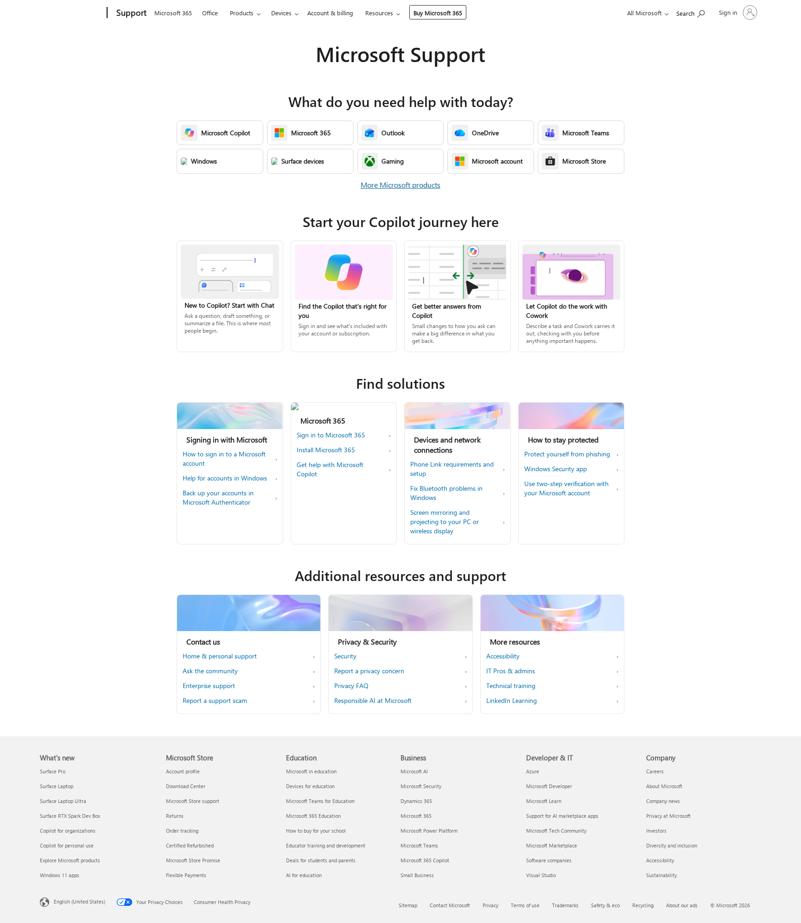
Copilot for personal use (67, 845)
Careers (655, 771)
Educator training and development (325, 845)
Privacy (490, 905)
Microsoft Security (420, 786)
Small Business (417, 875)
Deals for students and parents (321, 860)
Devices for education (310, 786)
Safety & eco (605, 905)
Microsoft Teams (419, 845)
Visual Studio (541, 875)
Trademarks (565, 905)
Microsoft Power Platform (429, 830)
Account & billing (330, 13)
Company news (663, 800)
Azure (532, 771)
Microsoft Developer (549, 786)
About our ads (682, 905)
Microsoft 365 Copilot (424, 860)
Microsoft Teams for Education (320, 800)
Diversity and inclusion (671, 845)
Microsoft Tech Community (556, 830)
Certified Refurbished (190, 845)
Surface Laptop (56, 786)
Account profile (183, 771)
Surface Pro (52, 771)
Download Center (185, 786)
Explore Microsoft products (70, 860)
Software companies (549, 860)
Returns (175, 815)
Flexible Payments (186, 875)
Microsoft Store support (192, 800)
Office (210, 13)
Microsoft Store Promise (193, 860)
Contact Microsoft (450, 905)
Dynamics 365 (416, 800)
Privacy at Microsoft (668, 815)
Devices (281, 13)
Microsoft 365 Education (313, 815)
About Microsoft (664, 786)
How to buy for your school (316, 830)
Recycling (643, 905)
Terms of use (525, 905)
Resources (379, 13)
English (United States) (79, 901)
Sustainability (661, 875)
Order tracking (182, 830)
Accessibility (660, 860)
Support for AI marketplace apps (562, 815)
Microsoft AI (414, 771)
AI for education (304, 875)
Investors (656, 830)
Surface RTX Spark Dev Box (70, 815)
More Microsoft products (400, 185)
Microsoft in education (311, 771)
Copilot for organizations (67, 830)
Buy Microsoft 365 (437, 13)
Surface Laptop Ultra (63, 800)
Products (242, 13)
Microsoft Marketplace (551, 845)
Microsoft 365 (173, 13)
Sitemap (408, 905)
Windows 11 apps (59, 875)
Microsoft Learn (543, 800)
